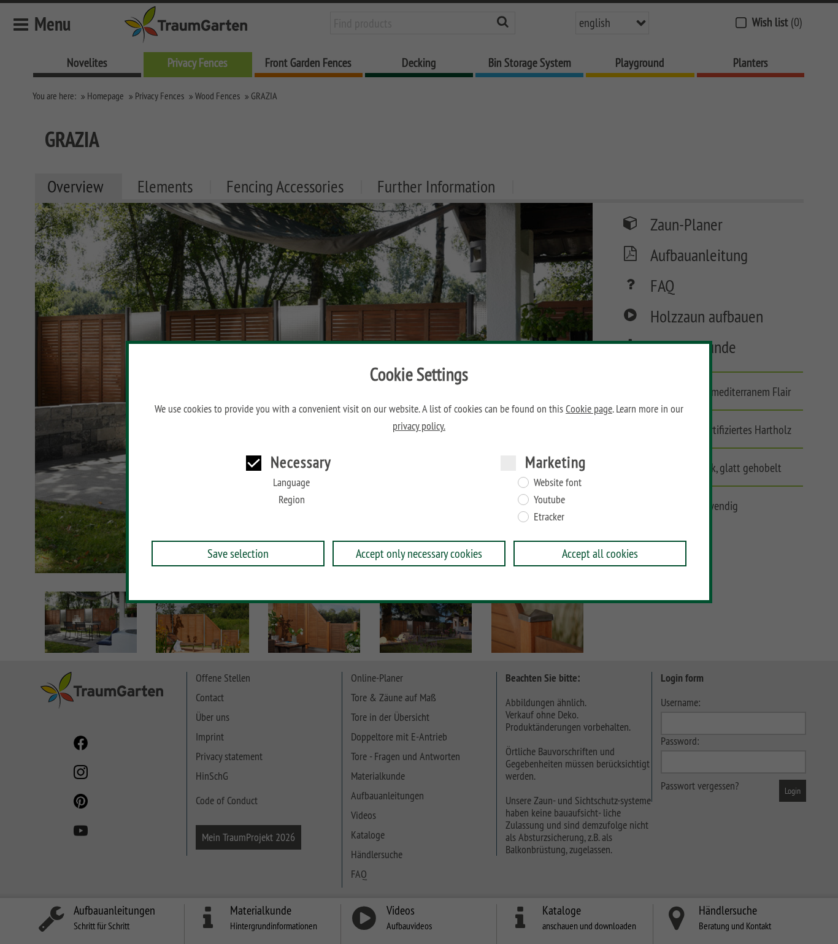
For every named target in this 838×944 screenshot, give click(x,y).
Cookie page (589, 409)
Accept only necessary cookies (419, 553)
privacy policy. (419, 426)
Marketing (555, 462)
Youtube (549, 499)
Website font (558, 482)
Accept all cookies (600, 553)
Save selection (238, 553)
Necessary (301, 462)
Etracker (549, 516)
